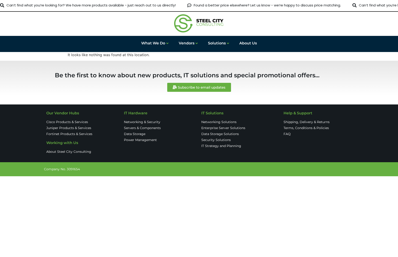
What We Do (153, 43)
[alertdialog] (199, 5)
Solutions (217, 43)
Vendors (186, 43)
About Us (248, 43)
